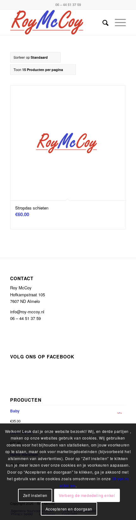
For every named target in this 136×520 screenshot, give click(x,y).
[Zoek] (102, 22)
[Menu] (117, 22)
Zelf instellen (35, 495)
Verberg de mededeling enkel (87, 495)
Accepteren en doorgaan (69, 508)
